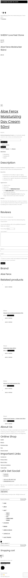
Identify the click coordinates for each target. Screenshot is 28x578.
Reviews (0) (6, 156)
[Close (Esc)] (26, 1)
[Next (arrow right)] (25, 289)
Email (2, 253)
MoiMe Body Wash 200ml (9, 348)
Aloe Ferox (3, 151)
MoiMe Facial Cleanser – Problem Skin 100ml (14, 418)
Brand (4, 157)
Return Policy (4, 462)
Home (2, 15)
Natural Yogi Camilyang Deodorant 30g (13, 313)
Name (2, 249)
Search (23, 499)
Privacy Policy (4, 459)
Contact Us (3, 457)
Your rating (4, 228)
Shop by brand (4, 450)
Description (6, 154)
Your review (4, 231)
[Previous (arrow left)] (2, 289)
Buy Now (3, 147)
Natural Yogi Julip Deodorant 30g (11, 383)
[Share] (23, 1)
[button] (5, 145)
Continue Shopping (5, 563)
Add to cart (4, 142)
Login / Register (7, 537)
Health (2, 439)
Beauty (6, 15)
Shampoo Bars (4, 445)
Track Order (4, 468)
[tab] (15, 154)
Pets (2, 448)
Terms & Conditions (6, 465)
